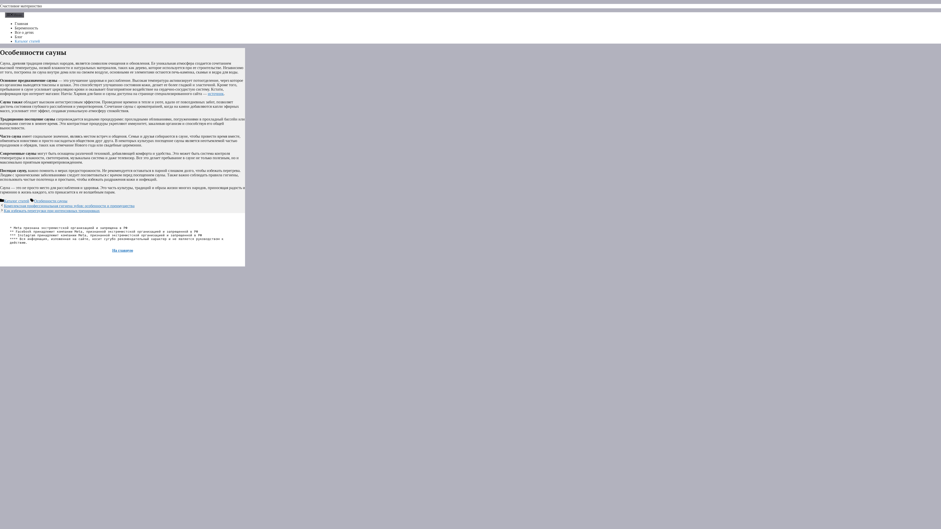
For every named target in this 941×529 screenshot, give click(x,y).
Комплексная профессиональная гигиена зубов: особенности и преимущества (69, 206)
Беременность (26, 28)
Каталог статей (27, 41)
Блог (19, 37)
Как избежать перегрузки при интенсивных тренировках (52, 211)
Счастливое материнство (21, 6)
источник (216, 94)
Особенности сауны (50, 201)
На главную (122, 250)
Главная (21, 24)
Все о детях (24, 32)
